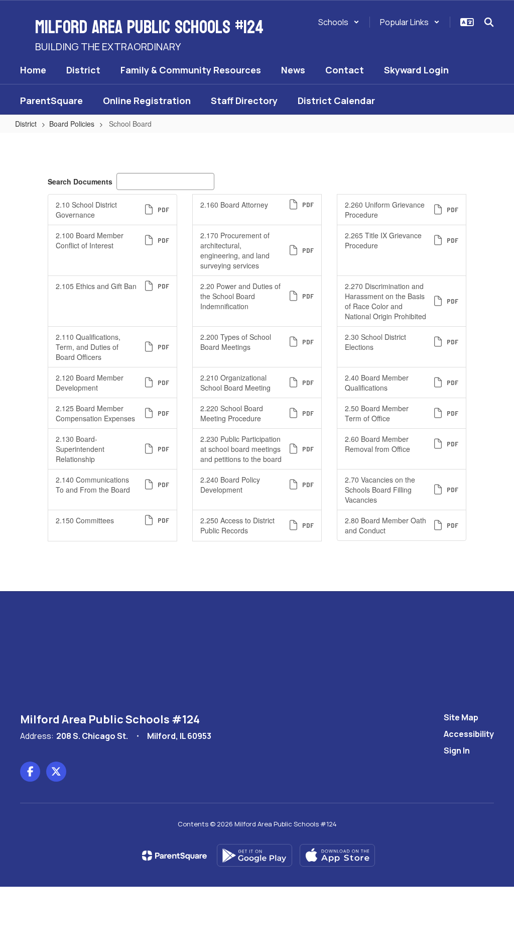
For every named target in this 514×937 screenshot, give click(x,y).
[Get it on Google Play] (254, 855)
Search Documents (80, 181)
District (26, 124)
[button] (338, 22)
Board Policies (71, 124)
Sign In (457, 750)
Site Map (461, 717)
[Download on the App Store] (337, 855)
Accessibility (469, 733)
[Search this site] (489, 22)
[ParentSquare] (174, 855)
